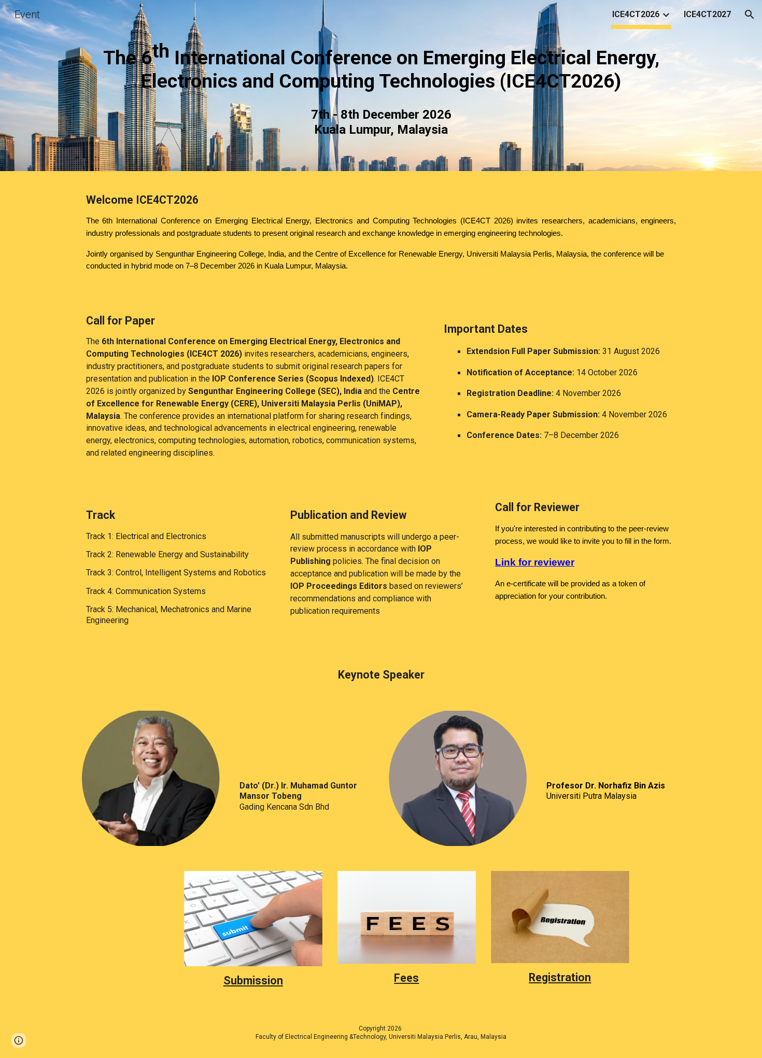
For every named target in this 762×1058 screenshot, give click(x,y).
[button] (749, 14)
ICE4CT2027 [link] (707, 14)
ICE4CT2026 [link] (635, 14)
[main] (381, 66)
